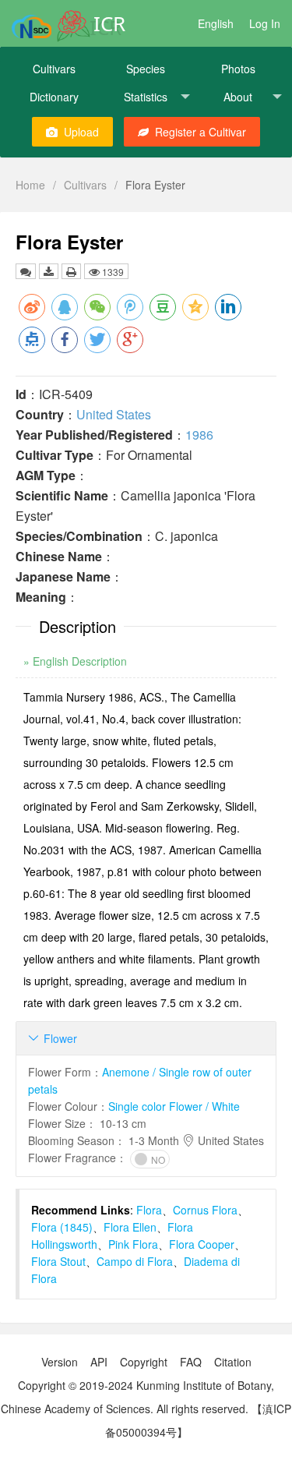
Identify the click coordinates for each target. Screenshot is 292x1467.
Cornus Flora (205, 1210)
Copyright (143, 1362)
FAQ (191, 1362)
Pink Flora (133, 1244)
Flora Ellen (130, 1227)
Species (145, 68)
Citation (233, 1362)
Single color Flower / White (174, 1106)
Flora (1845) (62, 1227)
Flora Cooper (201, 1244)
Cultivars (54, 68)
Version (59, 1362)
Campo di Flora (135, 1261)
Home (30, 185)
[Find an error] (26, 271)
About (237, 96)
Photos (238, 68)
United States (113, 414)
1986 (199, 435)
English (216, 23)
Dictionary (54, 96)
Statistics (145, 96)
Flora (149, 1210)
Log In (264, 23)
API (98, 1362)
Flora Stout (58, 1261)
